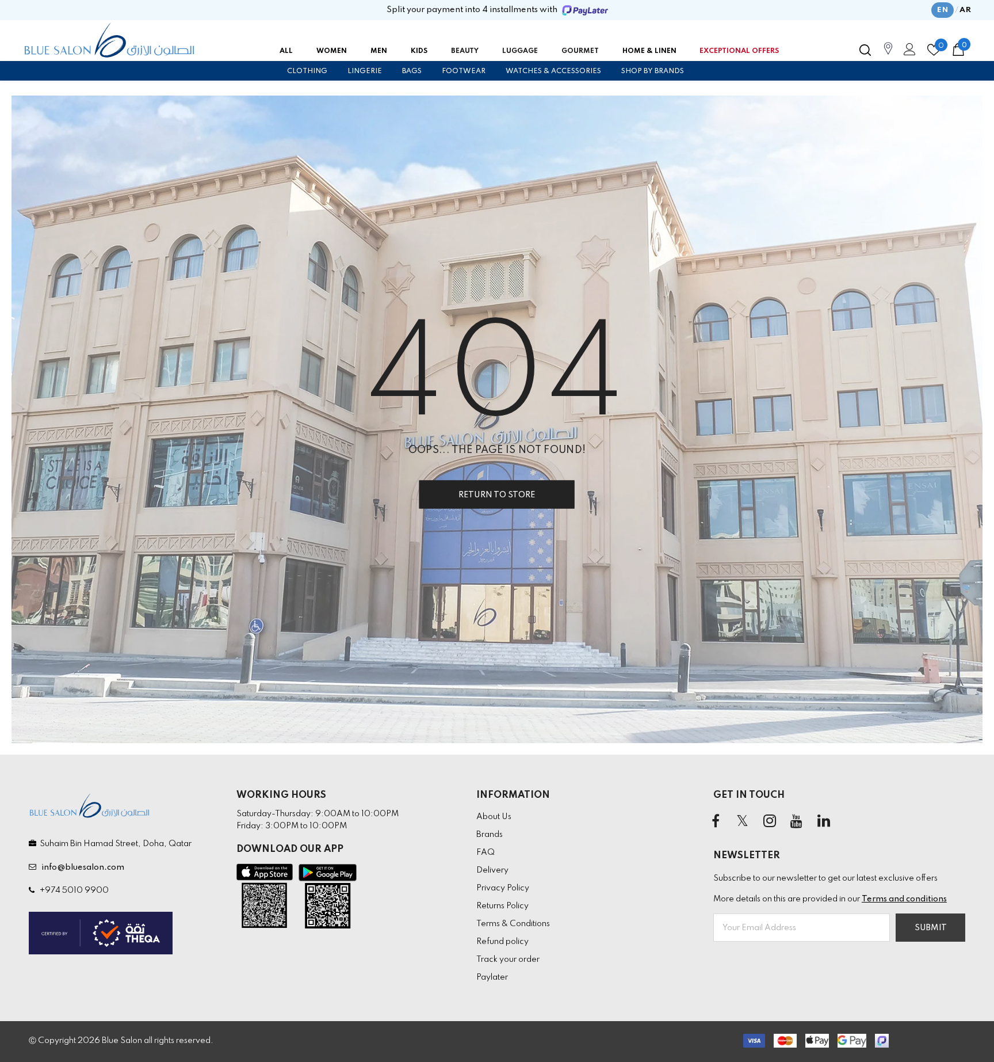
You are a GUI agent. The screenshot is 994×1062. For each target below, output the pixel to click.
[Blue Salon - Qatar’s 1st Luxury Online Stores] (109, 40)
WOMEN (331, 51)
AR (965, 10)
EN (942, 10)
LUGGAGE (520, 51)
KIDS (419, 51)
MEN (378, 51)
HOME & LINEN (649, 51)
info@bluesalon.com (81, 867)
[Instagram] (769, 821)
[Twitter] (742, 821)
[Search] (865, 50)
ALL (286, 51)
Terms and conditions (904, 899)
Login (908, 52)
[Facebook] (715, 821)
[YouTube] (796, 821)
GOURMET (580, 51)
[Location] (888, 55)
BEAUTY (465, 51)
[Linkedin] (823, 821)
